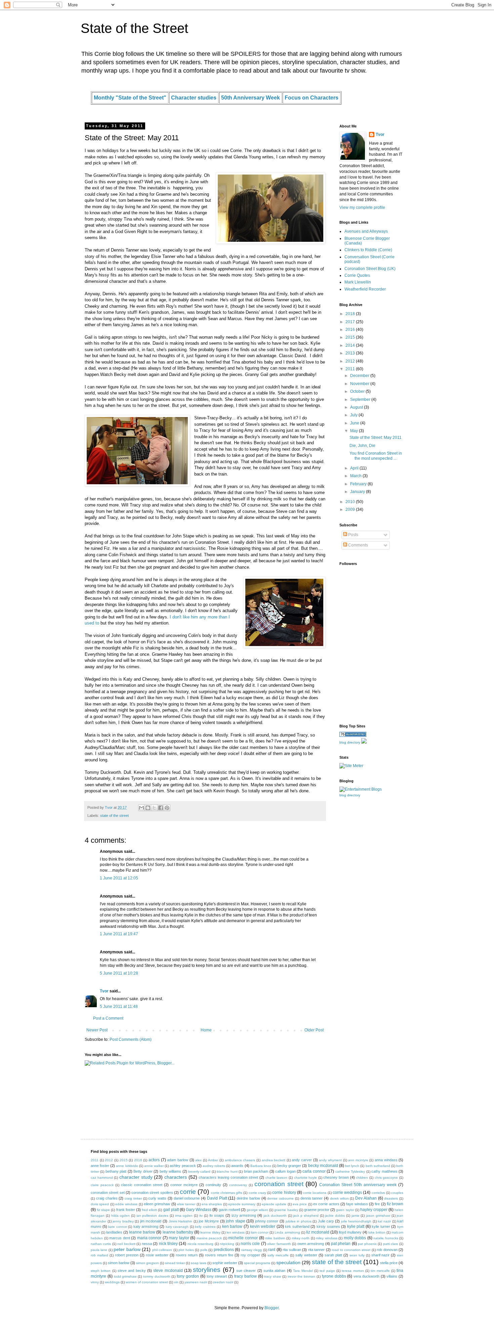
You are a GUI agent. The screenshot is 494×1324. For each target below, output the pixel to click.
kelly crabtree (205, 1226)
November (360, 383)
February (359, 484)
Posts (352, 534)
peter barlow (127, 1249)
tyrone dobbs (334, 1276)
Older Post (314, 1030)
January (358, 491)
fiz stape (103, 1210)
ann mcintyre (358, 1160)
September (360, 399)
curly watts (157, 1198)
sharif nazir (380, 1255)
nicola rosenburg (200, 1244)
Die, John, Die (362, 445)
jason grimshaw (378, 1215)
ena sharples (212, 1204)
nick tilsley (168, 1243)
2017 (350, 321)
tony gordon (188, 1276)
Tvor (104, 991)
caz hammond (102, 1177)
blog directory (349, 742)
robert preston (126, 1255)
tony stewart (217, 1276)
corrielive (378, 1193)
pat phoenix (367, 1244)
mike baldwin (275, 1238)
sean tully (357, 1255)
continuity (213, 1185)
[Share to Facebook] (160, 807)
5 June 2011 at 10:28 (119, 973)
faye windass (357, 1204)
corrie (188, 1191)
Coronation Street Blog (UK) (370, 268)
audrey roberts (214, 1166)
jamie (356, 1215)
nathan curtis (101, 1244)
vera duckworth (366, 1276)
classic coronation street (141, 1185)
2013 (350, 353)
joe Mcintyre (209, 1221)
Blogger (271, 1308)
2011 (350, 369)
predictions (224, 1249)
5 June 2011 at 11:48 (119, 1006)
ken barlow (232, 1226)
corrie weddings (347, 1192)
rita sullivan (292, 1250)
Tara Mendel (303, 1271)
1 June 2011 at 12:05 (119, 878)
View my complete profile (362, 207)
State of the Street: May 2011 (375, 437)
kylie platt (356, 1226)
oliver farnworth (279, 1244)
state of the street (114, 816)
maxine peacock (209, 1238)
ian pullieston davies (152, 1215)
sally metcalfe (278, 1255)
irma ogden (184, 1215)
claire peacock (102, 1185)
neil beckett (126, 1244)
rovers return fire (219, 1255)
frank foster (125, 1210)
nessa (147, 1244)
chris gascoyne (386, 1177)
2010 (350, 501)
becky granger (289, 1166)
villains (391, 1276)
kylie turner (381, 1226)
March (356, 476)
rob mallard (99, 1255)
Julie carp (326, 1221)
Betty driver (142, 1171)
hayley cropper (373, 1209)
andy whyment (330, 1160)
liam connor (260, 1232)
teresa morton (353, 1271)
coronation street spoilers (152, 1192)
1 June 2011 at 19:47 (119, 934)
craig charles (107, 1198)
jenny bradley (123, 1221)
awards (237, 1166)
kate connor (117, 1226)
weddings (112, 1282)
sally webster (306, 1255)
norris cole (250, 1243)
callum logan (285, 1171)
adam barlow (177, 1160)
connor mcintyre (184, 1185)
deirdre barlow (248, 1198)
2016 (350, 329)
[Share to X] (154, 807)
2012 (350, 361)
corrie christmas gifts (227, 1193)
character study (136, 1177)
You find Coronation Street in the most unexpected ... (375, 455)
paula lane (99, 1250)
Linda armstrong (287, 1232)
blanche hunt (227, 1171)
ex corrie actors (326, 1204)
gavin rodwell (229, 1210)
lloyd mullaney (350, 1232)
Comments (357, 545)
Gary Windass (198, 1209)
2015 (350, 337)
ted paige (327, 1271)
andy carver (302, 1160)
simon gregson (147, 1263)
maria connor (149, 1238)
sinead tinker (175, 1263)
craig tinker (133, 1198)
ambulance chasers (240, 1160)
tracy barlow (245, 1276)
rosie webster (157, 1255)
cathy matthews (384, 1171)
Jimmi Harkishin (181, 1221)
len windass (236, 1232)
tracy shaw (272, 1276)
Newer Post (97, 1030)
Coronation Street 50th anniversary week (358, 1184)
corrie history (284, 1192)
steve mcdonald (167, 1270)
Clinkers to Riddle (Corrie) (368, 250)
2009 (350, 509)
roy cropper (250, 1255)
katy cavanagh (177, 1226)
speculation (288, 1262)
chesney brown (336, 1177)
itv (201, 1215)
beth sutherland (378, 1166)
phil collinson (162, 1250)
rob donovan (387, 1250)
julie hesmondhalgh (356, 1221)
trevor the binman (302, 1276)
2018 (350, 313)
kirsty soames (328, 1226)
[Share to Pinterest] (167, 807)
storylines (206, 1269)
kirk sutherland (297, 1226)
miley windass (326, 1238)
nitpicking (227, 1244)
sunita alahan (274, 1271)
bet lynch (352, 1166)
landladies (114, 1232)
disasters (391, 1198)
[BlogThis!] (148, 807)
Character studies (193, 98)
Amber (213, 1160)
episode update (274, 1204)
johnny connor (267, 1221)
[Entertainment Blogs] (352, 735)
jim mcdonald (151, 1221)
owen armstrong (310, 1244)
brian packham (256, 1171)
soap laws (198, 1263)
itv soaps (216, 1215)
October (358, 391)
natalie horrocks (385, 1238)
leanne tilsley (210, 1232)
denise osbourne (280, 1198)
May (354, 430)
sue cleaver (246, 1271)
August (357, 407)
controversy (238, 1185)
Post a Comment (108, 1018)
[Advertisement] (359, 672)
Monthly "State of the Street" (130, 98)
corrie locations (314, 1193)
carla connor (313, 1171)
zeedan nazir (223, 1282)
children (362, 1177)
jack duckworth (275, 1215)
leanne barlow (142, 1232)
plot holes (186, 1250)
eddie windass (126, 1204)
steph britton (101, 1271)
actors (154, 1160)
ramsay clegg (251, 1250)
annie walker (154, 1166)
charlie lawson (276, 1177)
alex (198, 1160)
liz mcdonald (317, 1232)
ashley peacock (183, 1166)
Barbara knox (260, 1166)
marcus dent (119, 1238)
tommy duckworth (156, 1276)
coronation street (278, 1183)
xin (176, 1282)
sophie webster (224, 1263)
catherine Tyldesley (350, 1171)
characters (175, 1177)
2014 (350, 345)
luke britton (376, 1232)
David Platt (217, 1198)
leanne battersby (178, 1232)
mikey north (301, 1238)
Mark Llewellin (357, 282)
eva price (300, 1204)
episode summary (241, 1204)
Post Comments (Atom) (131, 1039)
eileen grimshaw (157, 1204)
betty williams (170, 1171)
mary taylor (179, 1238)
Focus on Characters (311, 98)
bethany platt (116, 1171)
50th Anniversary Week (250, 98)
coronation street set (108, 1192)
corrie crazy (257, 1193)
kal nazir (384, 1221)
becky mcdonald (323, 1165)
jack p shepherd (306, 1215)
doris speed (100, 1204)
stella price (389, 1263)
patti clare (390, 1244)
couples (397, 1193)
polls (203, 1250)
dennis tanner (311, 1198)
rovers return (187, 1255)
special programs (257, 1263)
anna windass (386, 1160)
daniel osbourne (187, 1198)
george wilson (257, 1210)
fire (377, 1204)
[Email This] (141, 807)
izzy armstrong (244, 1215)
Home (206, 1030)
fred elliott (149, 1210)
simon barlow (118, 1263)
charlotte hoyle (305, 1177)
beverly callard (199, 1171)
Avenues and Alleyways (366, 231)
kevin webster (263, 1226)
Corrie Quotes (357, 275)
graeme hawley (286, 1210)
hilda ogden (120, 1215)
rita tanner (316, 1250)
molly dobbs (355, 1238)
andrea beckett (274, 1160)
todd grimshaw (125, 1276)
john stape (235, 1221)
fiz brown (395, 1204)
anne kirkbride (127, 1166)
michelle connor (243, 1238)
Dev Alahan (366, 1198)
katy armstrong (146, 1226)
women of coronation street (147, 1282)
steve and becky (132, 1271)
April (355, 468)
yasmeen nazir (195, 1282)
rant (271, 1249)
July (354, 415)
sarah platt (333, 1255)
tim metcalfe (380, 1271)
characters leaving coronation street (228, 1177)
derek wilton (339, 1198)
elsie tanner (186, 1204)
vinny (95, 1282)
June (355, 423)
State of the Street (134, 28)
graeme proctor (316, 1210)
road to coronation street (351, 1250)
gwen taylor (345, 1210)
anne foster (100, 1166)
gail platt (171, 1209)
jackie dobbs (335, 1215)
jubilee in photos (299, 1221)
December (360, 375)
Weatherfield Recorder (365, 289)
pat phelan (341, 1243)
